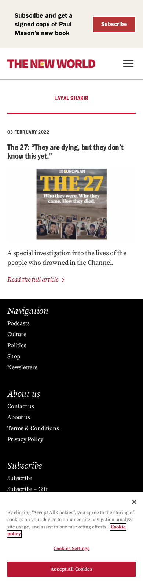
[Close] (134, 502)
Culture (16, 334)
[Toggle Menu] (128, 63)
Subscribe (114, 24)
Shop (13, 356)
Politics (16, 345)
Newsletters (22, 367)
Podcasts (18, 323)
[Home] (51, 63)
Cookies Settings (71, 548)
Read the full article (32, 279)
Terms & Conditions (33, 428)
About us (18, 417)
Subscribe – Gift (27, 489)
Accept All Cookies (71, 569)
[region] (71, 537)
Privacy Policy (25, 439)
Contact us (20, 406)
